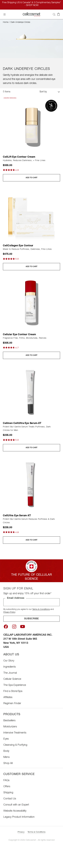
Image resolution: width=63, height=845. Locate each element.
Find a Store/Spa (12, 691)
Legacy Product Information (19, 817)
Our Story (8, 661)
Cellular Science (12, 679)
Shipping (8, 792)
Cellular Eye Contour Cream (19, 335)
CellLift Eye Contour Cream (19, 157)
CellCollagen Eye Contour (18, 246)
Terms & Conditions (41, 609)
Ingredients (9, 667)
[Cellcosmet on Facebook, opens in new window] (5, 627)
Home (5, 22)
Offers (6, 786)
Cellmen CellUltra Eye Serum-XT (22, 423)
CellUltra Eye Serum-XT (17, 516)
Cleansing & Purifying (15, 745)
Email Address (15, 598)
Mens (6, 757)
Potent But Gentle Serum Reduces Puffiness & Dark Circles (29, 521)
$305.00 (7, 343)
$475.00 (7, 254)
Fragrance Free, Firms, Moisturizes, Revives (24, 338)
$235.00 (7, 435)
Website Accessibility (14, 811)
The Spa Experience (14, 685)
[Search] (54, 14)
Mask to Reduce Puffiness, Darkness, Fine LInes (27, 249)
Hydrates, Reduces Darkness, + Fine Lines (24, 161)
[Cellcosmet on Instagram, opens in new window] (14, 627)
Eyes (6, 739)
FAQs (6, 780)
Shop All (8, 763)
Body (6, 751)
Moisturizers (10, 726)
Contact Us (9, 799)
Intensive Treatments (14, 733)
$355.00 (7, 165)
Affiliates (7, 697)
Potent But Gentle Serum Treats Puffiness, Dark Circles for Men (27, 428)
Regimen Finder (12, 703)
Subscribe (31, 619)
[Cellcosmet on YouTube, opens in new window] (22, 627)
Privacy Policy (9, 612)
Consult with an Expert (16, 805)
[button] (58, 14)
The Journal (10, 673)
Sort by (43, 92)
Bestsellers (9, 720)
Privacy (21, 832)
